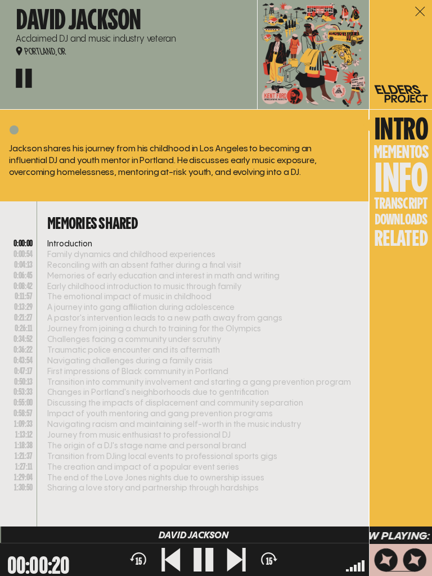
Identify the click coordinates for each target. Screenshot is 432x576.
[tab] (401, 151)
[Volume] (355, 565)
